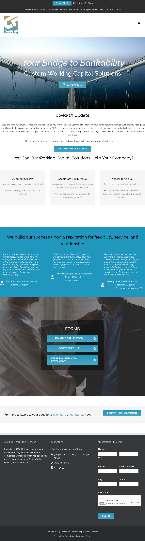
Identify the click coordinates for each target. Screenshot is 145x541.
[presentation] (119, 500)
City (101, 479)
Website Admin (85, 536)
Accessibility (59, 536)
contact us (77, 414)
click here (59, 414)
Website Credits (71, 536)
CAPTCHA (103, 492)
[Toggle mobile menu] (139, 22)
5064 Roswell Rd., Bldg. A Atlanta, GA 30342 (72, 456)
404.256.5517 (60, 467)
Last (121, 458)
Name (102, 449)
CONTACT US (62, 3)
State (123, 479)
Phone (102, 466)
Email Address (127, 466)
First (100, 458)
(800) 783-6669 (86, 3)
